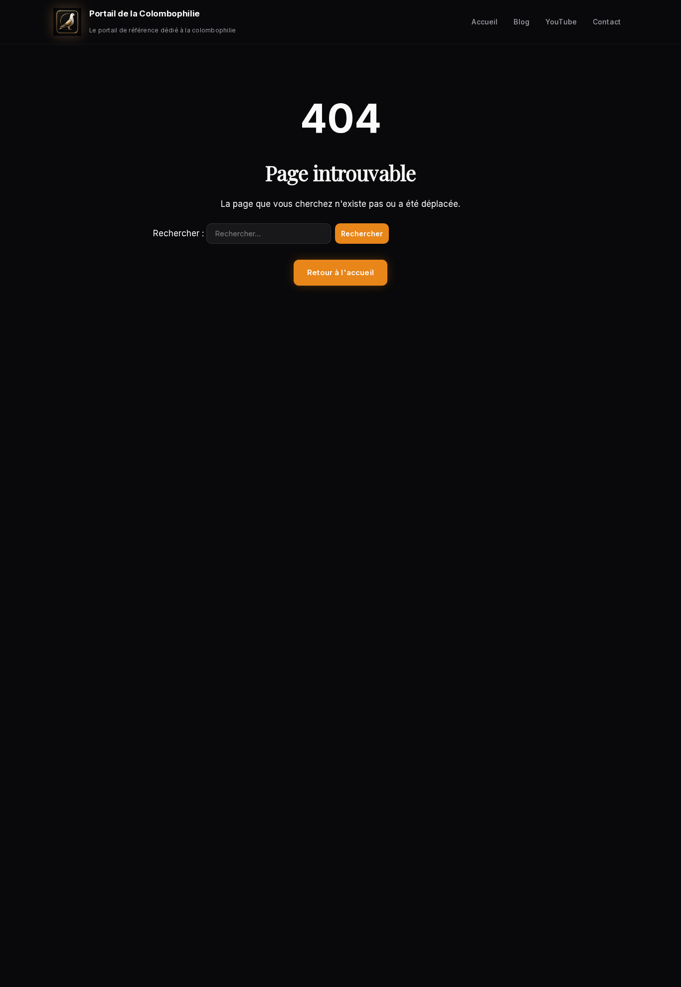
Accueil (485, 21)
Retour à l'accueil (340, 272)
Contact (607, 21)
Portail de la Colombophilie (144, 13)
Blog (521, 21)
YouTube (561, 21)
